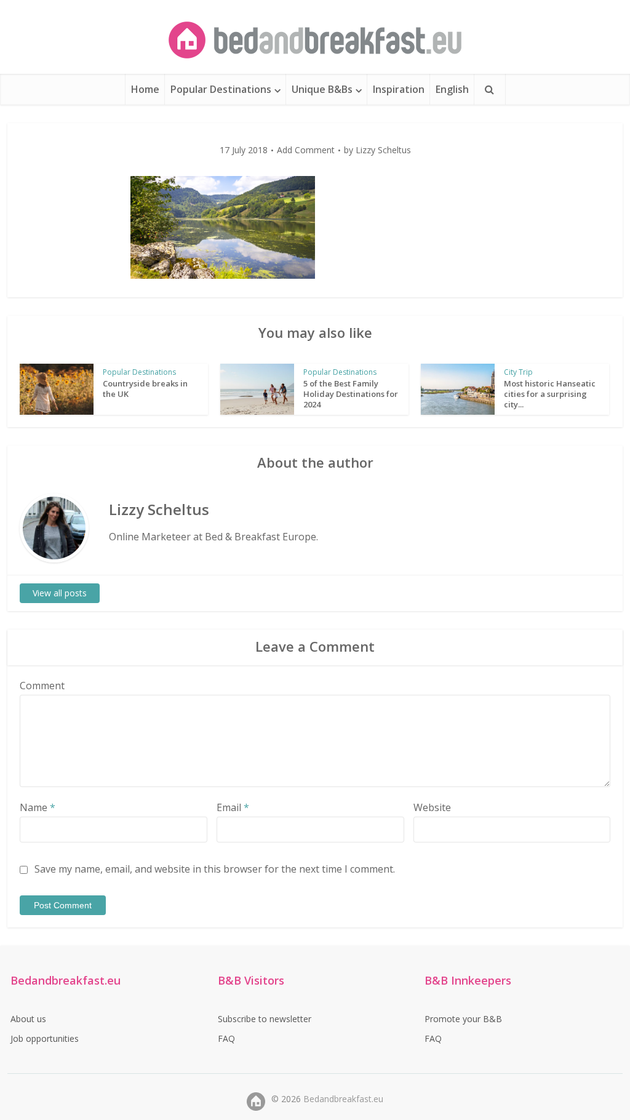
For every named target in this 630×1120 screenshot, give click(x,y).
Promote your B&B (463, 1019)
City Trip (518, 372)
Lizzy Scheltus (383, 150)
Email (233, 807)
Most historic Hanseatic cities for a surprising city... (550, 394)
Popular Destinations (220, 89)
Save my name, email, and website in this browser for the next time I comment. (214, 869)
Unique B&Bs (322, 89)
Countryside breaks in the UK (145, 388)
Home (145, 89)
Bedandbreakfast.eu (343, 1099)
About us (28, 1019)
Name (37, 807)
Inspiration (399, 89)
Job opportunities (44, 1038)
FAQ (226, 1038)
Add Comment (306, 150)
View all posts (60, 593)
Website (432, 807)
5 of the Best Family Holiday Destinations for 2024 (350, 394)
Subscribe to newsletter (264, 1019)
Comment (42, 685)
